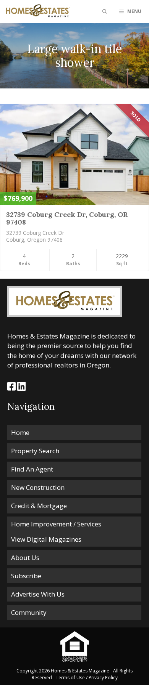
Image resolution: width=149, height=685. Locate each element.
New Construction (38, 487)
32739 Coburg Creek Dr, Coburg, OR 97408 (67, 218)
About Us (25, 557)
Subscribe (26, 575)
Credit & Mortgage (39, 505)
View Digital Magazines (46, 539)
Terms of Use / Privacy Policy (87, 677)
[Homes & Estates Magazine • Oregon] (37, 11)
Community (29, 612)
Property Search (35, 450)
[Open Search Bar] (104, 11)
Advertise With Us (38, 594)
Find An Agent (32, 469)
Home (20, 432)
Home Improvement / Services (56, 524)
